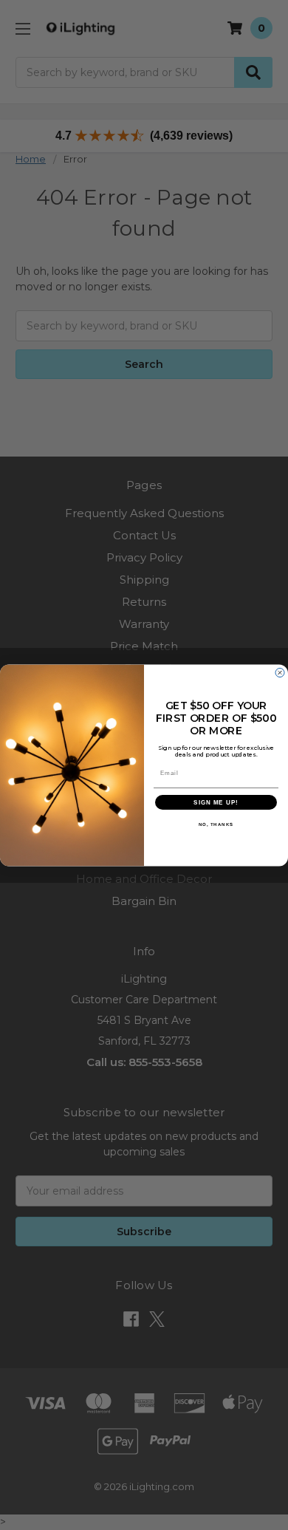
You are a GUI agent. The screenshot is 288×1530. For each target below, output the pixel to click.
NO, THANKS (216, 824)
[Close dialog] (279, 672)
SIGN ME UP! (216, 802)
